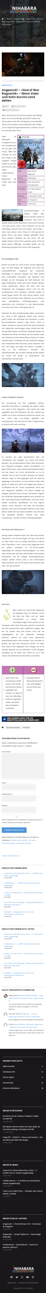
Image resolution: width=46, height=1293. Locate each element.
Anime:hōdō (8, 1083)
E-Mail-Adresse (7, 794)
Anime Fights (8, 1077)
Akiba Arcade (8, 1066)
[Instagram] (22, 1277)
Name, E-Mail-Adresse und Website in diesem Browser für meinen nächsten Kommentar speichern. (22, 821)
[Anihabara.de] (23, 7)
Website (4, 805)
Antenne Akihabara (11, 1088)
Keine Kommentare (11, 110)
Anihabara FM (9, 1072)
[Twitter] (16, 1277)
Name (4, 783)
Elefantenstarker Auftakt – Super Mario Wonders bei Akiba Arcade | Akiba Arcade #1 (26, 998)
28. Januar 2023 (19, 106)
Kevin (6, 106)
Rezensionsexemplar (13, 727)
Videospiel (26, 727)
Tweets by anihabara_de (10, 856)
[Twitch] (33, 1277)
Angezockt (7, 85)
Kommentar (7, 752)
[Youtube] (27, 1277)
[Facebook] (12, 1277)
